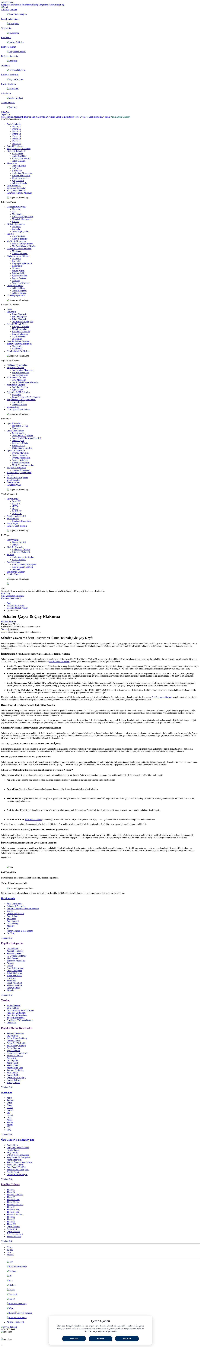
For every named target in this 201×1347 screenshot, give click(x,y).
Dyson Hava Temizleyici (17, 1053)
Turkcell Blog (12, 923)
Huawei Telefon (14, 1080)
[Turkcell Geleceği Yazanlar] (100, 1313)
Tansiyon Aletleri (19, 404)
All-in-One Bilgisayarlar (22, 216)
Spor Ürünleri (12, 540)
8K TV (15, 508)
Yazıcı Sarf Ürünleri (20, 283)
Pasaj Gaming (13, 921)
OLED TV (17, 511)
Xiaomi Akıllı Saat (15, 1068)
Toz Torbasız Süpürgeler (22, 321)
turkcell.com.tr (7, 2)
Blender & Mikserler (21, 331)
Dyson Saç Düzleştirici (16, 1043)
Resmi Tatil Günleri (15, 1165)
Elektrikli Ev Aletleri (46, 117)
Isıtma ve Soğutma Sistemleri (19, 344)
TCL (9, 1127)
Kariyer (10, 911)
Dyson (9, 1102)
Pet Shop (10, 554)
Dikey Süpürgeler (19, 319)
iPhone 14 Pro (13, 1212)
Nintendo (16, 428)
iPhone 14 (16, 134)
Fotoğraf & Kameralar (16, 467)
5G (8, 928)
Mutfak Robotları (19, 329)
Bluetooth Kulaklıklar (16, 961)
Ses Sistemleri (13, 518)
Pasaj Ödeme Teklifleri (16, 1167)
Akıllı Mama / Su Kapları (23, 557)
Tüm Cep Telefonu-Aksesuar (19, 193)
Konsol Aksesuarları (21, 463)
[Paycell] (100, 1289)
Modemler (16, 251)
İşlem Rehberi (13, 1008)
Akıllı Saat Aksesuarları (22, 173)
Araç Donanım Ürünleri (22, 567)
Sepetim (5, 114)
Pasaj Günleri (12, 1152)
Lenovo (10, 1115)
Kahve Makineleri (20, 334)
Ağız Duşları (17, 390)
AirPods (15, 168)
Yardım (51, 5)
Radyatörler (17, 349)
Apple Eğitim (12, 1145)
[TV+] (100, 1280)
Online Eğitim (18, 440)
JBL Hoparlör (12, 1060)
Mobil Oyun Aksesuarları (23, 465)
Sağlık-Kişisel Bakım (65, 117)
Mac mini (16, 209)
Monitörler (16, 258)
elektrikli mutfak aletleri (59, 661)
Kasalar (15, 221)
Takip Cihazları (18, 161)
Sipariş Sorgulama (40, 5)
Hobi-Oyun (80, 117)
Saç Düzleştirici (13, 988)
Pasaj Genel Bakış (14, 904)
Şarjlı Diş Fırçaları (20, 387)
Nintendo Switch (14, 1236)
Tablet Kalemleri (19, 293)
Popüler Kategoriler (12, 943)
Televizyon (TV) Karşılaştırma (20, 1020)
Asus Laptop (12, 1073)
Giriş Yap (5, 9)
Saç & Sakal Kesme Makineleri (25, 382)
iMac (14, 212)
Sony (9, 1130)
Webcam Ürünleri (19, 276)
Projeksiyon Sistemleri (16, 516)
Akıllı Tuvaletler (19, 559)
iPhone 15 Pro (13, 1202)
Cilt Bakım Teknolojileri (17, 365)
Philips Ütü (11, 1058)
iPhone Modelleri (14, 953)
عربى (9, 1252)
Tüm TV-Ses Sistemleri (17, 526)
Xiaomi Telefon (13, 1065)
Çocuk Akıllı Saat (14, 983)
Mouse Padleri (18, 271)
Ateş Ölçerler (18, 402)
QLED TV (17, 513)
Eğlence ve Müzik (20, 443)
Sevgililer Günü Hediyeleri (18, 1157)
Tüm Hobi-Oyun (14, 485)
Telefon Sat (11, 1022)
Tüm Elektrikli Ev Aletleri (18, 351)
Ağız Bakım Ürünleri (16, 385)
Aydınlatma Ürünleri (21, 549)
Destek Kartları (18, 433)
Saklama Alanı (18, 445)
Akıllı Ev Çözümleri (15, 547)
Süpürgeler (11, 312)
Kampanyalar (7, 5)
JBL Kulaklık (12, 1036)
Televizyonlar (12, 499)
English (10, 1249)
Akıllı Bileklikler (19, 156)
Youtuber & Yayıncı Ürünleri (19, 472)
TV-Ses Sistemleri (93, 117)
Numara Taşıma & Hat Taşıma (20, 931)
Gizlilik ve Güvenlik (15, 913)
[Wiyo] (100, 1308)
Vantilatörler (17, 346)
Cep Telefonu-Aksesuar (11, 117)
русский (10, 1254)
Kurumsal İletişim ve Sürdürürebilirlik (23, 908)
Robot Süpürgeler (19, 314)
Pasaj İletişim (12, 916)
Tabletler (10, 234)
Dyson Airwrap (13, 1226)
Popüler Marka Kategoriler (16, 1028)
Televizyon (11, 978)
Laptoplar (16, 229)
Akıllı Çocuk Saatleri (21, 158)
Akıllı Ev (10, 926)
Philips (9, 1120)
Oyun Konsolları (14, 423)
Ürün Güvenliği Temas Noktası (20, 1010)
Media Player (12, 523)
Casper (10, 1107)
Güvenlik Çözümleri (21, 552)
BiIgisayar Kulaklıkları (22, 263)
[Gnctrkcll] (100, 1294)
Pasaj (9, 603)
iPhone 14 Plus (13, 1209)
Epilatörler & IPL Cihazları (18, 392)
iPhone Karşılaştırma (15, 1018)
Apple (9, 1098)
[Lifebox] (100, 1285)
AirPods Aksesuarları (21, 175)
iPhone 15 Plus (13, 1199)
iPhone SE (16, 143)
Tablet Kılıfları (18, 288)
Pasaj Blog (59, 5)
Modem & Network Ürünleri (19, 248)
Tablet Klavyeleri (19, 290)
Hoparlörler (17, 266)
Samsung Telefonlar (15, 1033)
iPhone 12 (16, 139)
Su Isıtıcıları (17, 339)
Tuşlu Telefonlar (14, 185)
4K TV (15, 506)
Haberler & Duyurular (16, 906)
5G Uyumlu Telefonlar (16, 190)
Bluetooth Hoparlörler (21, 521)
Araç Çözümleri (13, 562)
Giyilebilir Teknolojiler (16, 151)
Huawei (10, 1110)
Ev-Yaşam (105, 117)
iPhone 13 (16, 136)
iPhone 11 (16, 141)
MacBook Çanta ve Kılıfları (24, 246)
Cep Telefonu (12, 948)
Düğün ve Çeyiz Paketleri (18, 1147)
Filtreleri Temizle (8, 621)
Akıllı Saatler (17, 153)
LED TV (16, 504)
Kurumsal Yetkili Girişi (11, 598)
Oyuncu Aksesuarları (16, 450)
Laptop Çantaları (19, 278)
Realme (10, 1122)
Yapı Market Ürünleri (16, 572)
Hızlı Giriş (5, 593)
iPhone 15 (16, 131)
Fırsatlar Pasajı (13, 1150)
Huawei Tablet (13, 1075)
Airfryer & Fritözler (20, 326)
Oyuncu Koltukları (20, 460)
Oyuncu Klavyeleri (20, 453)
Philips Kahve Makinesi (17, 1038)
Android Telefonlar (15, 146)
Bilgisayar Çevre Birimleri (18, 256)
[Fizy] (100, 1262)
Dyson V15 (12, 1229)
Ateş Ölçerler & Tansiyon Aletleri (21, 399)
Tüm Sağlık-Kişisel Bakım (18, 409)
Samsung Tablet (13, 1041)
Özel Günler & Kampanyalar (17, 1139)
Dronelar (10, 475)
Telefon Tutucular (19, 183)
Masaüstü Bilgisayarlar (16, 207)
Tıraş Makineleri (19, 380)
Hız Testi (10, 933)
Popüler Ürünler (10, 1184)
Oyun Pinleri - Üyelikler (22, 435)
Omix (9, 1117)
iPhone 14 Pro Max (15, 1214)
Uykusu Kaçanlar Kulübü (18, 1155)
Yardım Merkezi (14, 1005)
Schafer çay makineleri (161, 697)
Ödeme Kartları (13, 482)
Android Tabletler (19, 239)
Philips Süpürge (13, 1048)
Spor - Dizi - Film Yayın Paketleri (26, 438)
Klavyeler (16, 261)
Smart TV (16, 501)
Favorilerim (27, 5)
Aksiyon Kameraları (21, 470)
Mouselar (16, 268)
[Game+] (100, 1299)
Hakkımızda (8, 898)
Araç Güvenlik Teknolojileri (24, 564)
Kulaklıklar (17, 171)
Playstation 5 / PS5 (20, 426)
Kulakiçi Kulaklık (14, 985)
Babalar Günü (13, 1172)
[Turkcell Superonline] (100, 1266)
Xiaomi (10, 1125)
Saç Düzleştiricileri (20, 375)
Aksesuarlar (12, 163)
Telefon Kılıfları (19, 166)
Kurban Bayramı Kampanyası (19, 1162)
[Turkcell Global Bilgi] (100, 1303)
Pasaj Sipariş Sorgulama (17, 1015)
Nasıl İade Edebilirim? (16, 1013)
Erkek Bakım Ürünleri (16, 377)
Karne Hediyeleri (14, 1160)
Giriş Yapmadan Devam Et (12, 596)
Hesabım (13, 9)
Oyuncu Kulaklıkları (21, 458)
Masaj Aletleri (13, 407)
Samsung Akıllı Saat (15, 1070)
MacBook (16, 226)
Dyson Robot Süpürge (16, 1077)
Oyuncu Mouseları (20, 455)
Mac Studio (17, 214)
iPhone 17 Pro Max (15, 1194)
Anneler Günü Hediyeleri (18, 1169)
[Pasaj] (4, 7)
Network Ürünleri (19, 253)
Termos (15, 545)
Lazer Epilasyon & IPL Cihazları (26, 397)
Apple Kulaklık (13, 1050)
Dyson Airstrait (13, 1231)
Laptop (10, 965)
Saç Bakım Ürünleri (15, 367)
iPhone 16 (16, 129)
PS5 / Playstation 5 (15, 1234)
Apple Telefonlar (14, 124)
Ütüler (9, 309)
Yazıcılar (16, 280)
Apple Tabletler (18, 236)
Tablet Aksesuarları (15, 285)
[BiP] (100, 1276)
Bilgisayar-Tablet (29, 117)
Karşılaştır (14, 629)
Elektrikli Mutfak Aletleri (17, 324)
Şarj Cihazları (18, 180)
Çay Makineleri (18, 336)
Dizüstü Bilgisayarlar (16, 224)
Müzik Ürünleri (13, 480)
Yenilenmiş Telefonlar (16, 188)
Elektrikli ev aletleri (33, 819)
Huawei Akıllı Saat (15, 1055)
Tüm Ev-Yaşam (13, 574)
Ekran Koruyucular (20, 178)
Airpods (10, 990)
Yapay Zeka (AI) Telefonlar (18, 148)
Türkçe (10, 1247)
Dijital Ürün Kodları (15, 431)
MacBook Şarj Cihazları (22, 244)
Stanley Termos (13, 1082)
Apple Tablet (12, 1063)
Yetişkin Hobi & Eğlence (17, 477)
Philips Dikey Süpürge (16, 1045)
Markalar (17, 5)
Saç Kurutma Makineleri (22, 370)
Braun (9, 1105)
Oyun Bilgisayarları (20, 231)
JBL (8, 1112)
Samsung (10, 1100)
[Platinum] (100, 1271)
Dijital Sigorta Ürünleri (22, 448)
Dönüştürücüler (18, 273)
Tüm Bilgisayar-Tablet (16, 295)
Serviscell (16, 569)
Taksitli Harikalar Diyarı (17, 1174)
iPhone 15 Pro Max (15, 1204)
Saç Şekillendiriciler (20, 372)
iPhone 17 (16, 126)
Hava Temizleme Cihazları (18, 341)
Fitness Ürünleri (19, 542)
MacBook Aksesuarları (16, 241)
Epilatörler (16, 394)
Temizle (4, 629)
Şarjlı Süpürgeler (19, 317)
